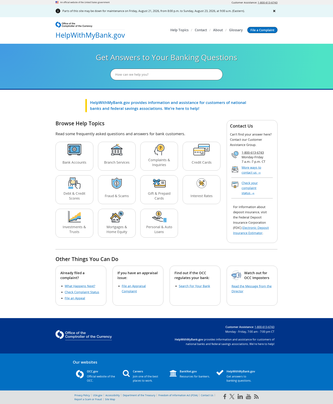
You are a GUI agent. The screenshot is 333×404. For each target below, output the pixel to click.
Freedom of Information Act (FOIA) (178, 395)
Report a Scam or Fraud (88, 399)
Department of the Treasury (139, 395)
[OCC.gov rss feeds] (256, 397)
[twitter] (231, 397)
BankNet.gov (188, 371)
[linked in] (240, 397)
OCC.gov (92, 371)
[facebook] (224, 397)
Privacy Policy (82, 395)
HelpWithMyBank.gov (241, 371)
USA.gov (97, 395)
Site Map (110, 399)
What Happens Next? (80, 286)
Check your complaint (250, 188)
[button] (262, 30)
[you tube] (248, 397)
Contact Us (207, 395)
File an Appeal (75, 298)
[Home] (221, 373)
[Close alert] (274, 11)
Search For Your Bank (194, 286)
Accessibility (112, 395)
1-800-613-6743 (268, 2)
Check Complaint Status (82, 292)
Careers (138, 371)
